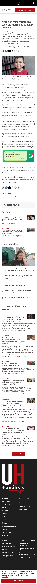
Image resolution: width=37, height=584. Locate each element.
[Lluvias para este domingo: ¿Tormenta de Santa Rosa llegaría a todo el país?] (31, 316)
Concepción (7, 193)
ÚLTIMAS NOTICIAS (25, 10)
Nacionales (5, 18)
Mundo (4, 216)
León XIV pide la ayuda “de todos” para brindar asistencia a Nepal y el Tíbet (13, 219)
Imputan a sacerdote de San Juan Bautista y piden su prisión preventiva (13, 383)
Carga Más (18, 454)
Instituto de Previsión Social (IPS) (14, 197)
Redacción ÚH (21, 330)
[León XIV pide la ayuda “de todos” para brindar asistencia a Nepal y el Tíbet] (31, 217)
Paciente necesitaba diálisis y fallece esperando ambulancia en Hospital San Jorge (19, 269)
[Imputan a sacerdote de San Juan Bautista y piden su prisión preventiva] (31, 380)
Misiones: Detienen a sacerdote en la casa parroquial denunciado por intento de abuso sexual (18, 277)
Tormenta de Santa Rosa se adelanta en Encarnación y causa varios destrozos (17, 291)
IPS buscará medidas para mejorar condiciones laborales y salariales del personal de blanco (12, 404)
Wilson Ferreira (19, 236)
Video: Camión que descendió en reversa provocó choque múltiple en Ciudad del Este (13, 231)
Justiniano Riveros (12, 205)
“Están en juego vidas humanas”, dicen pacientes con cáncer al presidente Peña (13, 431)
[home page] (18, 3)
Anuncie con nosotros (24, 499)
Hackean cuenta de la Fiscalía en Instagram (11, 364)
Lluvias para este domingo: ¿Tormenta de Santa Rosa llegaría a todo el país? (13, 319)
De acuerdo (18, 581)
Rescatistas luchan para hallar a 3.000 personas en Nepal (16, 298)
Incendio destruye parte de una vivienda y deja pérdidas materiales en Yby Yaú (19, 284)
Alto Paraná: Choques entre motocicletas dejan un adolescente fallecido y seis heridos (13, 341)
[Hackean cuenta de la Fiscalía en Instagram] (31, 363)
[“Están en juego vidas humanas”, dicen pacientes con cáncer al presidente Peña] (31, 428)
